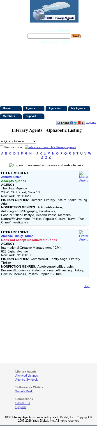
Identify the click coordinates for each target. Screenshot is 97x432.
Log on (91, 122)
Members (9, 116)
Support (31, 116)
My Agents (78, 108)
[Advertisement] (48, 75)
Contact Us (22, 403)
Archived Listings (26, 375)
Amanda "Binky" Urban (17, 236)
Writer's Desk (24, 391)
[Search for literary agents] (49, 147)
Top (87, 286)
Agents (30, 108)
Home (7, 108)
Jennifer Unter (11, 177)
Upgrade (20, 407)
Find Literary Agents (54, 30)
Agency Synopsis (26, 379)
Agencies (54, 108)
